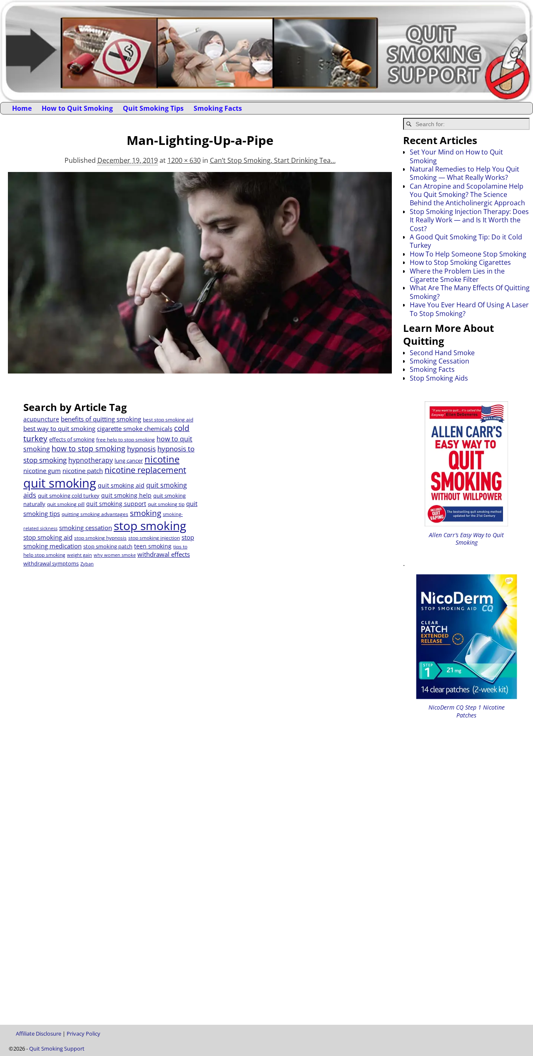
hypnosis (141, 448)
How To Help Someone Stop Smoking (468, 254)
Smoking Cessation (439, 361)
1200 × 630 (184, 160)
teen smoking (153, 546)
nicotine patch (82, 470)
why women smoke (115, 555)
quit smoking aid (121, 485)
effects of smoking (72, 439)
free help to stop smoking (125, 439)
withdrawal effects (163, 554)
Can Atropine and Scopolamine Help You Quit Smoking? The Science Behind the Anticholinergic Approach (467, 195)
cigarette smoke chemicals (134, 428)
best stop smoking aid (168, 419)
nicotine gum (42, 470)
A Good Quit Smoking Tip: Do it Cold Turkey (466, 241)
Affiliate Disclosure (38, 1033)
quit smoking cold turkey (69, 495)
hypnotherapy (90, 460)
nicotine (161, 459)
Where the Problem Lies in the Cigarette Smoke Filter (457, 275)
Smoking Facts (218, 108)
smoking (145, 512)
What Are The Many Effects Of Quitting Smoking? (470, 292)
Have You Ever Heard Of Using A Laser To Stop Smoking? (469, 309)
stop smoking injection (154, 537)
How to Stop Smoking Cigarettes (460, 262)
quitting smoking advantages (95, 514)
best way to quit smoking (59, 428)
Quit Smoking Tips (153, 108)
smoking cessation (85, 527)
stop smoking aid (47, 537)
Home (22, 108)
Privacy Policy (83, 1033)
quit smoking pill (66, 504)
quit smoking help (126, 495)
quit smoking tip (166, 504)
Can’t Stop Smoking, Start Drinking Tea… (273, 160)
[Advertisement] (289, 459)
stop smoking (150, 525)
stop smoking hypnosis (100, 537)
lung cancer (129, 460)
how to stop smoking (88, 448)
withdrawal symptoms (51, 563)
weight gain (79, 555)
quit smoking (59, 483)
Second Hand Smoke (442, 352)
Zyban (87, 564)
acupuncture (41, 419)
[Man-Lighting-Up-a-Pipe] (200, 278)
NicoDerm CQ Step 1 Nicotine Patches (466, 711)
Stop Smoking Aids (439, 378)
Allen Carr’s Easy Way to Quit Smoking (466, 538)
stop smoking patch (107, 546)
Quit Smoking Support (57, 1048)
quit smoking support (116, 504)
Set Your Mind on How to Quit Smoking (456, 156)
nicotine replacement (145, 470)
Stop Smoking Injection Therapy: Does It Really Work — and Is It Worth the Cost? (469, 220)
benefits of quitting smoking (101, 419)
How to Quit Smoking (77, 108)
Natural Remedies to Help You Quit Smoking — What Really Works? (464, 173)
